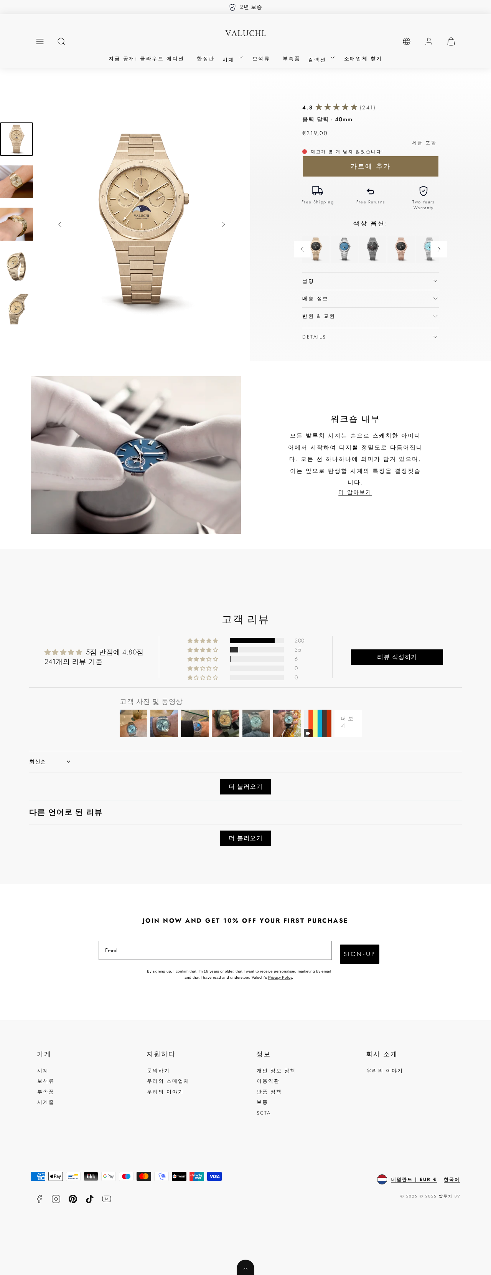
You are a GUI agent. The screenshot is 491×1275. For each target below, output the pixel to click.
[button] (40, 41)
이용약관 (268, 1081)
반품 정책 (269, 1091)
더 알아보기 (355, 492)
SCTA (264, 1112)
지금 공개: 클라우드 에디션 (147, 58)
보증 (262, 1102)
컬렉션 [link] (318, 59)
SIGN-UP (360, 954)
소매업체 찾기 (363, 58)
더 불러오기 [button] (245, 786)
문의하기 (158, 1070)
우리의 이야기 (165, 1091)
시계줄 (45, 1102)
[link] (406, 41)
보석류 (261, 58)
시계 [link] (229, 59)
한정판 (206, 58)
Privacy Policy (280, 977)
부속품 (292, 58)
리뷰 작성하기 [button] (397, 656)
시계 (43, 1070)
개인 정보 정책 (276, 1070)
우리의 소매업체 (168, 1081)
